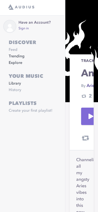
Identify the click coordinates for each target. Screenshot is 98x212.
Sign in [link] (24, 28)
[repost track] (85, 138)
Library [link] (15, 83)
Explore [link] (15, 63)
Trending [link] (16, 56)
